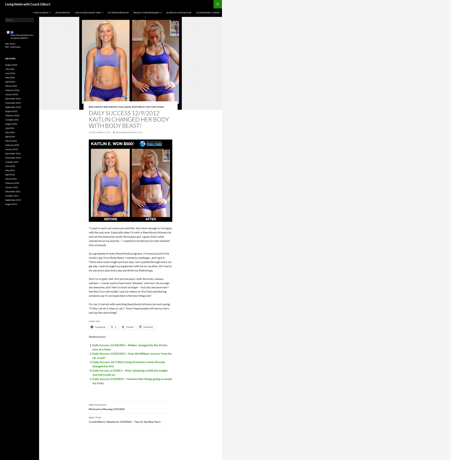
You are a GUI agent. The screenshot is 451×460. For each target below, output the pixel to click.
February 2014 (12, 115)
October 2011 (11, 195)
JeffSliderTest (62, 12)
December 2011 (13, 191)
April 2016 (10, 81)
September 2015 (13, 107)
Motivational (155, 107)
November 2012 (13, 157)
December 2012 (13, 153)
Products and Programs (146, 12)
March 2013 (11, 140)
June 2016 (10, 73)
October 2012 (11, 162)
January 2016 (11, 94)
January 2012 (11, 187)
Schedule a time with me (178, 12)
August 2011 (11, 204)
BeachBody (96, 107)
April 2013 (10, 136)
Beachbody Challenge (117, 107)
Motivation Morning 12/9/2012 (107, 407)
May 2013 (10, 132)
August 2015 (11, 111)
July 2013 (9, 128)
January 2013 (11, 149)
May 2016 (10, 77)
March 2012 (11, 178)
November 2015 (13, 102)
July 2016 (9, 69)
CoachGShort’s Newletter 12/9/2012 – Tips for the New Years (125, 419)
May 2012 (10, 170)
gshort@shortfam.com (128, 132)
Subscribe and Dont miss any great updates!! (19, 32)
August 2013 (11, 124)
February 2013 (12, 145)
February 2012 (12, 183)
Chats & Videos (40, 12)
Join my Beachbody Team (88, 12)
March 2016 (11, 86)
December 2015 (13, 98)
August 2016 (11, 65)
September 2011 (13, 200)
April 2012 (10, 174)
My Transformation (118, 12)
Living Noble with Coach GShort (27, 4)
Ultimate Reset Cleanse (208, 12)
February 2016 (12, 90)
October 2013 (11, 119)
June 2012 (10, 166)
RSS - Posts (10, 43)
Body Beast (138, 107)
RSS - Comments (13, 47)
